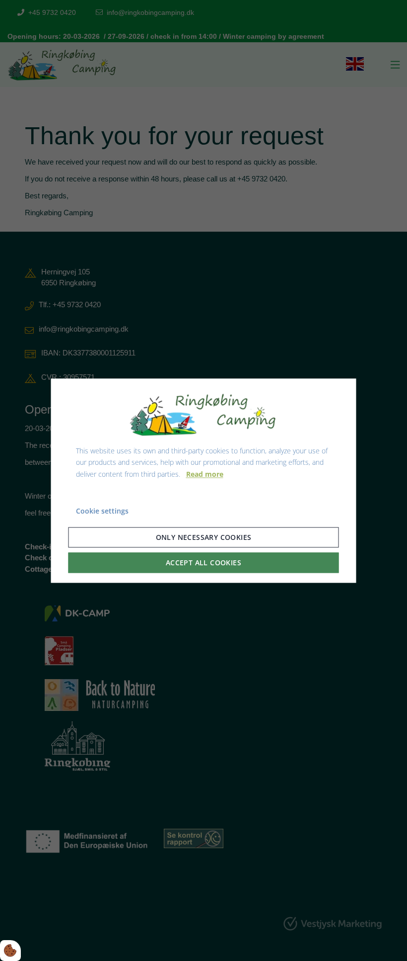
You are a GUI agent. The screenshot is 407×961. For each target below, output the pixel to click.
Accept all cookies (203, 562)
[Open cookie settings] (10, 950)
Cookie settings (102, 511)
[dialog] (203, 480)
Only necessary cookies (204, 537)
